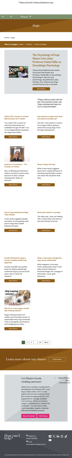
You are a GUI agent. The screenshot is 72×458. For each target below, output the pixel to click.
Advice (29, 44)
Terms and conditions (51, 455)
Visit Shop (43, 416)
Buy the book (29, 416)
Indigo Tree (65, 455)
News (21, 44)
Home (6, 38)
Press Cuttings (40, 44)
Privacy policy (40, 455)
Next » (46, 342)
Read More (43, 89)
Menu (69, 17)
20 (40, 342)
